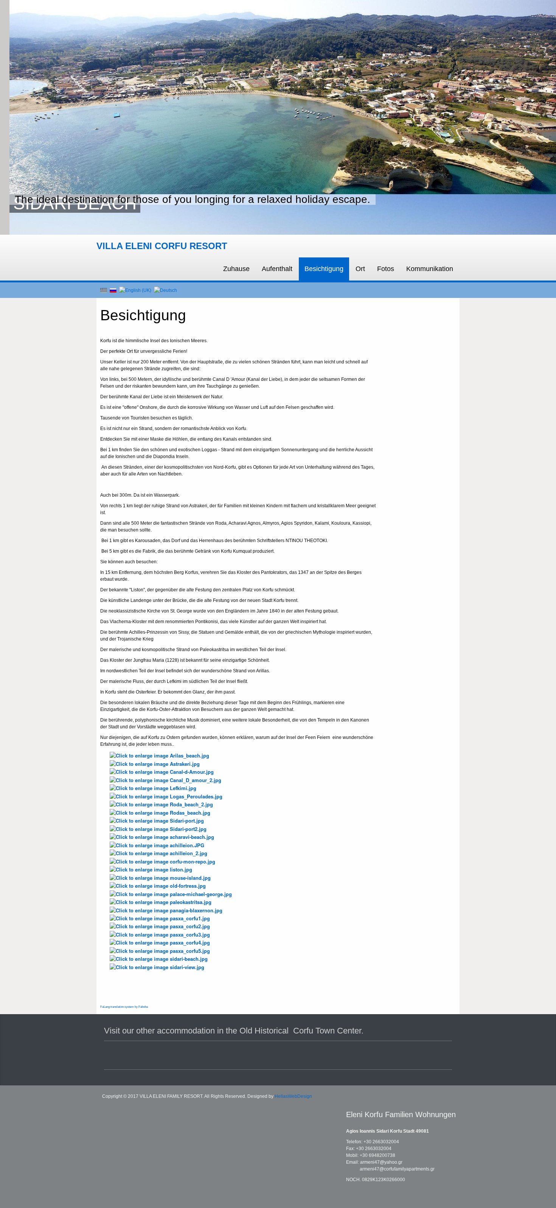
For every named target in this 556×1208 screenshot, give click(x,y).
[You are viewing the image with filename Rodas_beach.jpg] (160, 811)
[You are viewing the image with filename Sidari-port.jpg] (157, 820)
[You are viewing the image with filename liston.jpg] (151, 869)
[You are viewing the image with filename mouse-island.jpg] (160, 877)
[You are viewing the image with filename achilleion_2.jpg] (158, 852)
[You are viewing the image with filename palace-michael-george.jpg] (171, 893)
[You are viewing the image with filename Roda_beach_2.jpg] (161, 803)
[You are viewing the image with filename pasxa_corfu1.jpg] (160, 917)
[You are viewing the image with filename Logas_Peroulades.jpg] (166, 795)
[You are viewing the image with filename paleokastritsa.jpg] (160, 901)
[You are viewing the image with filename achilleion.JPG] (157, 844)
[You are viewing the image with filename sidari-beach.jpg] (159, 958)
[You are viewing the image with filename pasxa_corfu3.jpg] (160, 933)
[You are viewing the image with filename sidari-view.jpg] (157, 966)
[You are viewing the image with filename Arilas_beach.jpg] (159, 755)
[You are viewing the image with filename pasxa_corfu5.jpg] (160, 950)
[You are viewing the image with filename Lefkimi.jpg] (153, 787)
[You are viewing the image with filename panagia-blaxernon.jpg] (166, 909)
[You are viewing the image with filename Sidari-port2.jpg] (158, 828)
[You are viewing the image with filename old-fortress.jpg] (158, 885)
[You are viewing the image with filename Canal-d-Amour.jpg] (162, 771)
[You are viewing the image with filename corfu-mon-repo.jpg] (162, 860)
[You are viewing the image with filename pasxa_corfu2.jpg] (160, 925)
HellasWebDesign (293, 1096)
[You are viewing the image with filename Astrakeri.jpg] (155, 763)
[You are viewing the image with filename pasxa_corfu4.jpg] (160, 942)
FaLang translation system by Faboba (124, 1006)
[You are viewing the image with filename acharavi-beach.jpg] (162, 836)
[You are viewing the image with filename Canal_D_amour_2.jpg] (165, 779)
